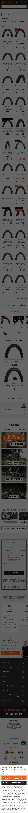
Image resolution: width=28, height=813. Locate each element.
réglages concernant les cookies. (13, 773)
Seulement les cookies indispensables (14, 783)
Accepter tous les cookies (12, 778)
